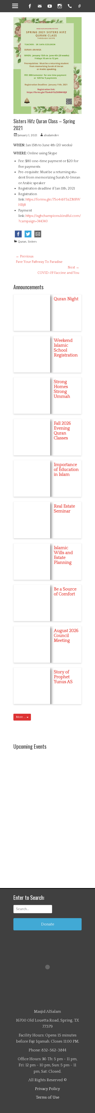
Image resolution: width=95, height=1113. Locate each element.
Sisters (32, 241)
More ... (21, 717)
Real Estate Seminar (64, 509)
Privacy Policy (47, 1089)
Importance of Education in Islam (66, 469)
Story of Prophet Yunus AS (63, 677)
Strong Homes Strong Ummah (62, 389)
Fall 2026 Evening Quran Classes (62, 430)
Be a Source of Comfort (65, 592)
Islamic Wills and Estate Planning (63, 555)
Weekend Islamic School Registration (66, 347)
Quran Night (66, 299)
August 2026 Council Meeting (66, 635)
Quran (22, 241)
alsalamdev (51, 135)
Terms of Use (47, 1097)
